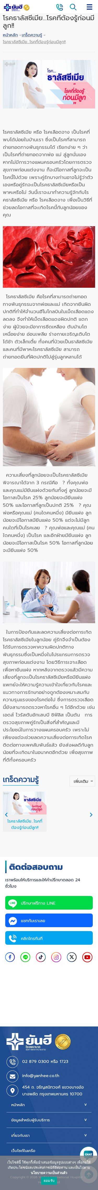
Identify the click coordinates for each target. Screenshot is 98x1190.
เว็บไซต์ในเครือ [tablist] (23, 1151)
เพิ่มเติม (81, 781)
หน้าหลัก (10, 35)
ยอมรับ (49, 1180)
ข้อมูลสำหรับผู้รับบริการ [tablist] (30, 1120)
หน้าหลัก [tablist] (18, 1105)
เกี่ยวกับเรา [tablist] (20, 1135)
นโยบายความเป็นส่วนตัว (49, 1173)
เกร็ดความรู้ (32, 35)
